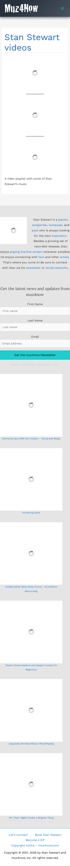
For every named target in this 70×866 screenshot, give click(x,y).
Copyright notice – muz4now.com (35, 845)
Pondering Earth (31, 512)
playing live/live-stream (26, 251)
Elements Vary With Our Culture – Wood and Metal (31, 438)
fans (41, 257)
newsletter (33, 267)
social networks (56, 267)
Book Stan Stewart (48, 835)
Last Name (35, 320)
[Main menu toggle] (62, 8)
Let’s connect (18, 835)
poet (35, 230)
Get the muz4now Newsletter (35, 355)
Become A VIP (35, 840)
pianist (62, 219)
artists (64, 257)
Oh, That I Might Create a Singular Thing (31, 817)
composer (55, 225)
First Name (35, 304)
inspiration (59, 235)
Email (35, 336)
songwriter (39, 225)
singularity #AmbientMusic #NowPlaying (31, 743)
